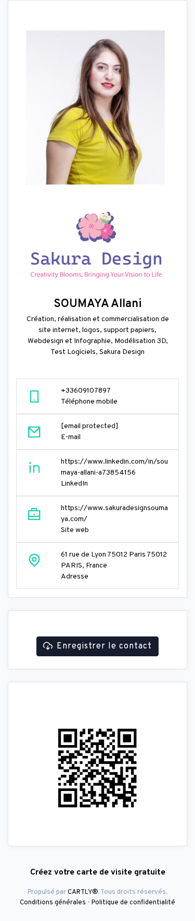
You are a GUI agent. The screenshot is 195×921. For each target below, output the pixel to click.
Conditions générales (53, 902)
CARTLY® (83, 892)
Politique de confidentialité (133, 902)
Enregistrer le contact (104, 646)
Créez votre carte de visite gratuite (97, 872)
